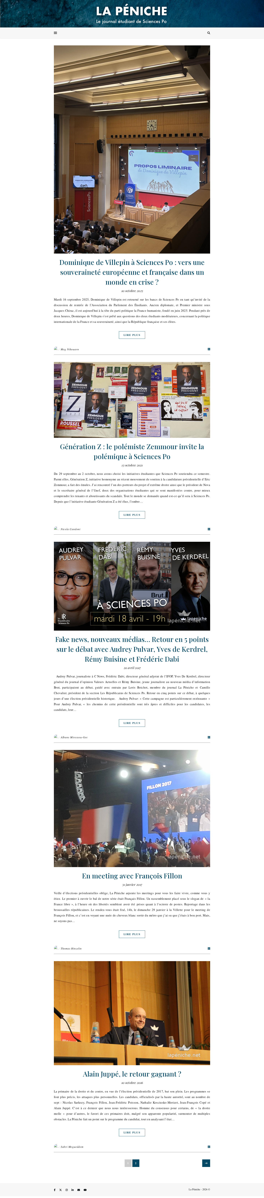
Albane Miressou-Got (74, 737)
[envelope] (79, 1190)
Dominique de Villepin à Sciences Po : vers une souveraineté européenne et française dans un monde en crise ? (132, 272)
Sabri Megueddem (72, 1146)
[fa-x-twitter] (60, 1190)
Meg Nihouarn (70, 349)
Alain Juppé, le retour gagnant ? (132, 1073)
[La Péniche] (132, 13)
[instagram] (67, 1190)
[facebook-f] (55, 1190)
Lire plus (132, 335)
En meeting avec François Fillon (132, 875)
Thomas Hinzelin (71, 948)
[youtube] (85, 1190)
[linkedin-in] (72, 1190)
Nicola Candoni (70, 529)
